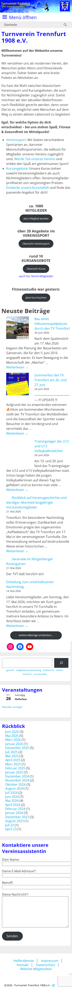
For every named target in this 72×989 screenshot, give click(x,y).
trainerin (27, 674)
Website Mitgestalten (36, 969)
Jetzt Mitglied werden (36, 218)
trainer (59, 670)
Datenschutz (45, 965)
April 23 (11, 829)
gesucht (10, 670)
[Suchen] (61, 663)
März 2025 (13, 764)
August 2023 (14, 821)
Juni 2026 (12, 732)
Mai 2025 (12, 756)
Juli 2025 (11, 752)
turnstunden (40, 674)
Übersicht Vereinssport (36, 243)
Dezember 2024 (17, 776)
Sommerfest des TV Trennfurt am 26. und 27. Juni (50, 380)
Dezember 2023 (17, 817)
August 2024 (14, 788)
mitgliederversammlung (28, 670)
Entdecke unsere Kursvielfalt (27, 187)
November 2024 (17, 780)
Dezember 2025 (17, 748)
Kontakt (23, 965)
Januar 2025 (14, 772)
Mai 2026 (12, 735)
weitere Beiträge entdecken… (36, 635)
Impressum (49, 961)
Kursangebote (17, 168)
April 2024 (12, 805)
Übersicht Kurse (36, 268)
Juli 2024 (11, 792)
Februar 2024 (15, 809)
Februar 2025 (15, 768)
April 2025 (12, 760)
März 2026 (13, 739)
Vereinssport (16, 140)
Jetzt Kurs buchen (36, 297)
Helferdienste (23, 961)
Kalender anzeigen (12, 707)
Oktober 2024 (15, 784)
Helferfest (21, 699)
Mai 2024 (12, 800)
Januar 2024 (14, 813)
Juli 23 (9, 825)
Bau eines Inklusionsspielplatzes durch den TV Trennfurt (52, 324)
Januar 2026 (14, 744)
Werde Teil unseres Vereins (34, 159)
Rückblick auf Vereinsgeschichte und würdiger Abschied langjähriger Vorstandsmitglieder (36, 502)
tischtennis (48, 670)
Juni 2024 (12, 796)
